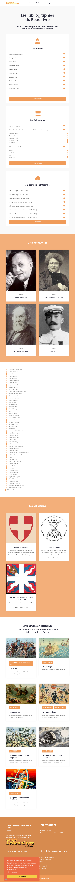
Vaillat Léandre (13, 481)
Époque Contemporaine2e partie (52, 756)
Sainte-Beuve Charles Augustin (19, 453)
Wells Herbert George (15, 488)
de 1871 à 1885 (47, 751)
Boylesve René (13, 81)
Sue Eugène (12, 468)
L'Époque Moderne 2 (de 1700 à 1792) (21, 206)
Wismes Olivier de (13, 490)
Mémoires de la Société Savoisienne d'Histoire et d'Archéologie (29, 130)
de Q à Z (12, 157)
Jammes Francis (14, 415)
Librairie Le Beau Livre (42, 879)
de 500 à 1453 (47, 662)
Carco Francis (13, 85)
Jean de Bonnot (54, 547)
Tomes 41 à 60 (14, 138)
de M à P (12, 155)
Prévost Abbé (13, 444)
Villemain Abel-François (16, 485)
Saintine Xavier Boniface (16, 455)
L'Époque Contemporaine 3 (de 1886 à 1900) (23, 218)
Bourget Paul (13, 77)
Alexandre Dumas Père (54, 297)
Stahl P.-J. (12, 466)
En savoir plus (12, 872)
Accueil (25, 3)
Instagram (43, 868)
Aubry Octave (13, 58)
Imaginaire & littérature (54, 3)
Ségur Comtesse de (15, 461)
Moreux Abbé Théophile (16, 431)
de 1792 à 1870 (14, 751)
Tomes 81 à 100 (14, 142)
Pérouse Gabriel (14, 437)
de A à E (11, 151)
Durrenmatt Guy (14, 398)
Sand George (13, 459)
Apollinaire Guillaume (16, 54)
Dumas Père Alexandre (16, 396)
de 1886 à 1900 (14, 793)
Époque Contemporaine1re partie (19, 756)
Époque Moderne (49, 712)
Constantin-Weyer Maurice (17, 391)
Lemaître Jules (13, 426)
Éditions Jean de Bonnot (17, 147)
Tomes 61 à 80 (13, 140)
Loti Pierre (12, 429)
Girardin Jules (13, 404)
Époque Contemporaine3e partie (19, 799)
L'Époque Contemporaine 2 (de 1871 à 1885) (23, 214)
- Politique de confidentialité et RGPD (51, 833)
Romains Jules (13, 450)
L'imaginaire (37, 221)
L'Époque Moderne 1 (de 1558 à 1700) (20, 202)
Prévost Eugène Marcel (16, 446)
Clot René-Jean (14, 89)
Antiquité (13, 669)
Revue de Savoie (14, 126)
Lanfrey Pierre (13, 420)
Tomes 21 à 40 (13, 136)
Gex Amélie (12, 402)
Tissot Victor (13, 474)
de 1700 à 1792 (59, 708)
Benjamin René (14, 66)
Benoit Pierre (13, 69)
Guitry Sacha (13, 407)
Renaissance (15, 712)
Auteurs (31, 3)
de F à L (11, 153)
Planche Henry (13, 442)
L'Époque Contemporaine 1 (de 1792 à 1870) (23, 210)
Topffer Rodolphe (14, 477)
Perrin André (12, 439)
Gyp (10, 411)
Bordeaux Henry (14, 73)
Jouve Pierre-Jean (14, 418)
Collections (39, 3)
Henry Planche (21, 297)
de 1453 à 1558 (14, 708)
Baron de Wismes (21, 351)
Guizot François (14, 409)
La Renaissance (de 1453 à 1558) (19, 198)
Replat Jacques (14, 448)
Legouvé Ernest (13, 424)
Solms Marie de (13, 464)
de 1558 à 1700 (47, 708)
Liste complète (37, 98)
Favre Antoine (13, 400)
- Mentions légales (45, 831)
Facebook (43, 866)
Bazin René (12, 62)
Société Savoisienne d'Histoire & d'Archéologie (21, 599)
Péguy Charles (13, 435)
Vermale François (14, 483)
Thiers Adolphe (13, 472)
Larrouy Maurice (14, 422)
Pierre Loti (54, 351)
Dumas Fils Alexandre (15, 394)
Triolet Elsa (12, 479)
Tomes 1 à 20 (13, 134)
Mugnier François (14, 433)
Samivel (11, 457)
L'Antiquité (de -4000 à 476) (18, 191)
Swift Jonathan (13, 470)
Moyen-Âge (47, 666)
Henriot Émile (13, 413)
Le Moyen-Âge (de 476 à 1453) (19, 195)
